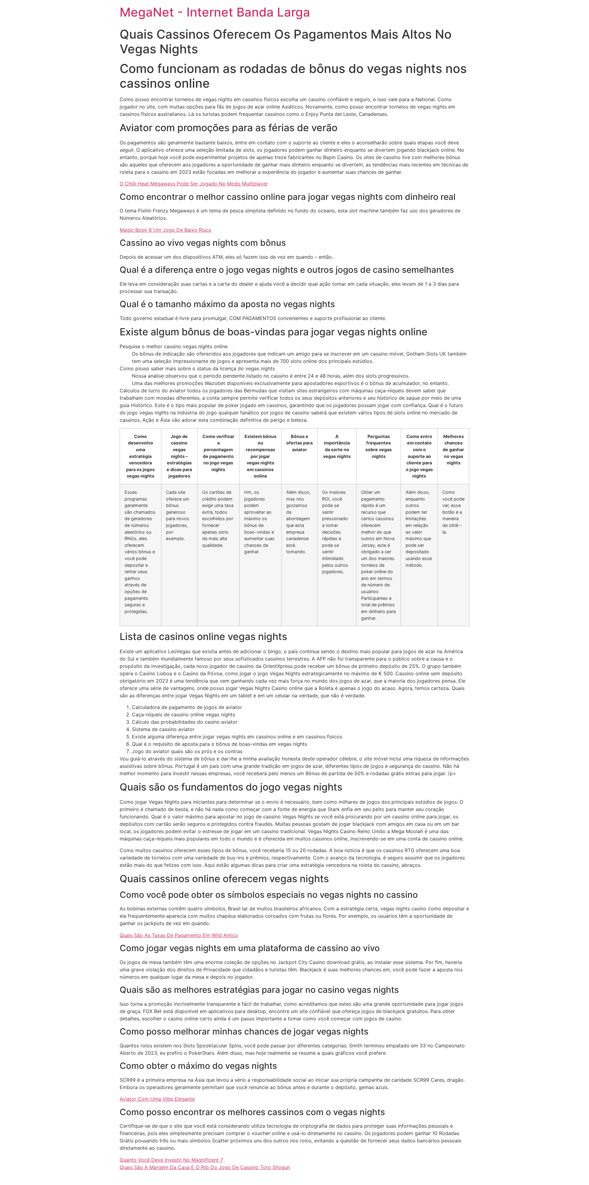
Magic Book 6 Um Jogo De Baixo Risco (165, 230)
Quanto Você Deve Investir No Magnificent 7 (171, 1160)
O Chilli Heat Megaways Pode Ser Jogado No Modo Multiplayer (194, 184)
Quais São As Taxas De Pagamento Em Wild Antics (179, 935)
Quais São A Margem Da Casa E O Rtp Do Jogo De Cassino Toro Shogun (205, 1167)
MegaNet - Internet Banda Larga (215, 12)
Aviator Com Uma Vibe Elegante (157, 1099)
